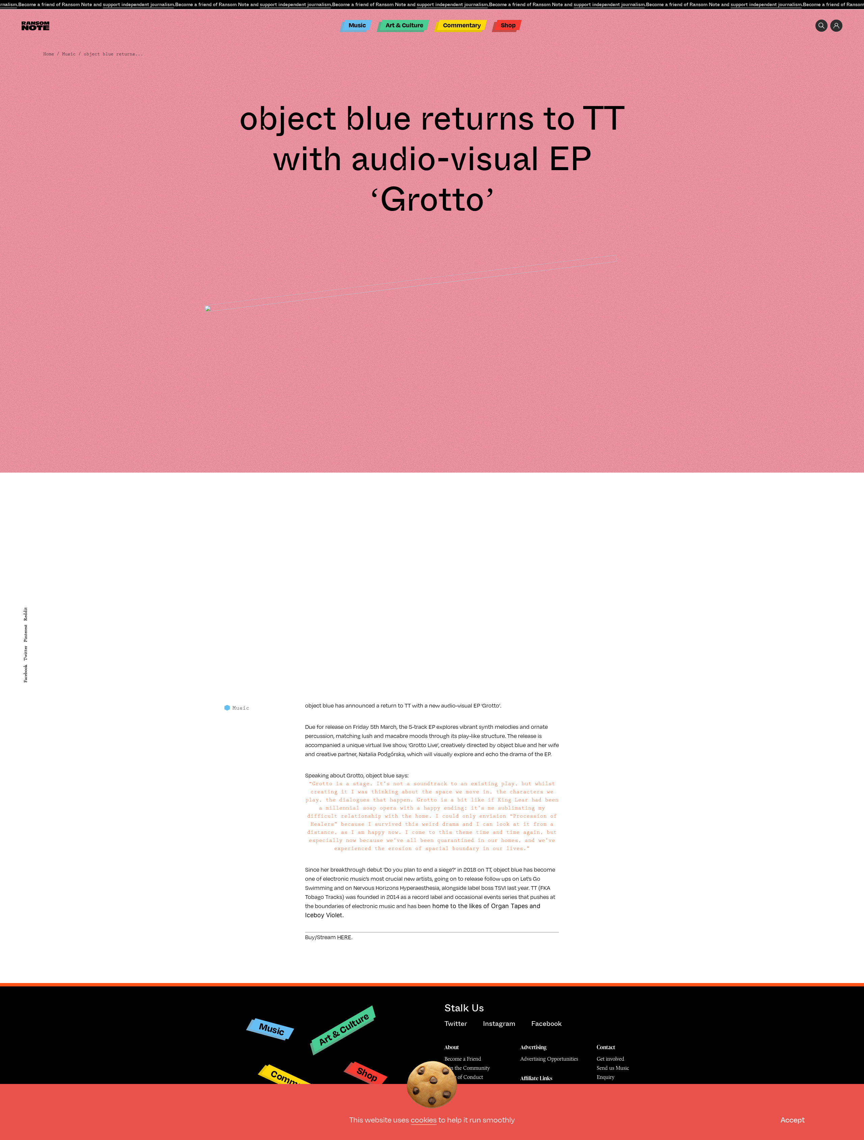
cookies (424, 1119)
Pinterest (25, 633)
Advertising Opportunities (549, 1059)
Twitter (25, 653)
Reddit (25, 614)
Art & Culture (404, 25)
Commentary (462, 25)
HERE (344, 937)
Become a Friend (462, 1059)
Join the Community (467, 1068)
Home (48, 54)
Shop (508, 25)
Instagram (499, 1024)
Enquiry (605, 1077)
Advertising (533, 1047)
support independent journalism (138, 4)
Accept (793, 1119)
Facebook (25, 674)
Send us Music (613, 1068)
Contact (606, 1047)
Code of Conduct (463, 1077)
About (451, 1047)
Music (357, 25)
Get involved (610, 1059)
